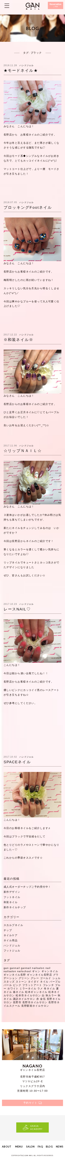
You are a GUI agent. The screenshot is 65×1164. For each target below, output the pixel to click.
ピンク (17, 985)
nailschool (24, 971)
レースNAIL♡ (17, 609)
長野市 (17, 1002)
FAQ (40, 1146)
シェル (56, 978)
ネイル (44, 981)
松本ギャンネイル (36, 991)
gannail (15, 968)
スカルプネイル (13, 925)
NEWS (59, 1146)
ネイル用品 (11, 940)
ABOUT (6, 1146)
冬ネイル (49, 988)
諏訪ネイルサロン (24, 998)
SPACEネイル (17, 762)
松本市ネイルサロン (28, 995)
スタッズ (9, 981)
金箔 (43, 998)
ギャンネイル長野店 (39, 974)
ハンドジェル (26, 65)
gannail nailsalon (32, 968)
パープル (55, 981)
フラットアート (32, 985)
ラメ (40, 988)
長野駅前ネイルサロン (35, 1005)
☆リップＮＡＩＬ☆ (23, 451)
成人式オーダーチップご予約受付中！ (27, 886)
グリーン (24, 978)
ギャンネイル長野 (15, 974)
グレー (35, 978)
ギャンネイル (50, 971)
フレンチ (48, 985)
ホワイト (13, 988)
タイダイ (33, 981)
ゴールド (45, 978)
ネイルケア (11, 935)
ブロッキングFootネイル (28, 207)
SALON (30, 1146)
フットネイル (12, 897)
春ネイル (18, 991)
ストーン (21, 981)
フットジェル (12, 950)
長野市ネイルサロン (34, 1002)
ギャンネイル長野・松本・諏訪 (32, 6)
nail (48, 968)
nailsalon (10, 971)
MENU (19, 1146)
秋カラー (51, 995)
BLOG (49, 1146)
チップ (8, 930)
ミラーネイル (28, 988)
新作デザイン (12, 891)
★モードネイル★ (21, 70)
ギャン (36, 971)
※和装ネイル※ (18, 340)
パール (8, 985)
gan (6, 968)
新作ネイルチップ (15, 907)
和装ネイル (11, 902)
